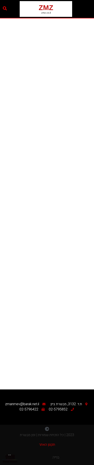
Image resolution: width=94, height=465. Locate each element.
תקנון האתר (47, 444)
